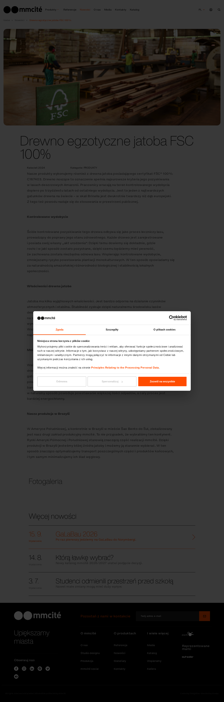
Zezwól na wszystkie (162, 381)
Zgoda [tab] (60, 329)
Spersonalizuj (110, 381)
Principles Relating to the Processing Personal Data (125, 367)
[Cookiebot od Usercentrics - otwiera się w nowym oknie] (171, 318)
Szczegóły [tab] (112, 329)
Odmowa (61, 381)
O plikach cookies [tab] (164, 329)
